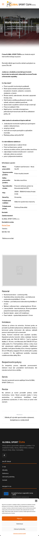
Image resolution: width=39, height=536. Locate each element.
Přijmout (19, 518)
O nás (4, 467)
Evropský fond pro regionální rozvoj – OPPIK (22, 494)
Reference (5, 473)
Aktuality (4, 470)
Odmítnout (19, 524)
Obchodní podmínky (8, 477)
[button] (36, 501)
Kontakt (4, 480)
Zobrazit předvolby (19, 529)
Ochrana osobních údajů (19, 533)
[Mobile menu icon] (3, 4)
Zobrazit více (12, 34)
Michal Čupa (6, 225)
